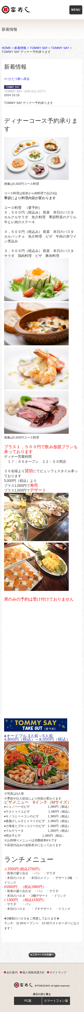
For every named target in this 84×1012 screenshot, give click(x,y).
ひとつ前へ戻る (19, 78)
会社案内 (12, 972)
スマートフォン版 (56, 1000)
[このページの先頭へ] (42, 956)
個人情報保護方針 (33, 972)
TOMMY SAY (39, 48)
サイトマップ (58, 972)
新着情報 (20, 48)
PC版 (27, 1000)
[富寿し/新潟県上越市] (16, 10)
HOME (6, 48)
